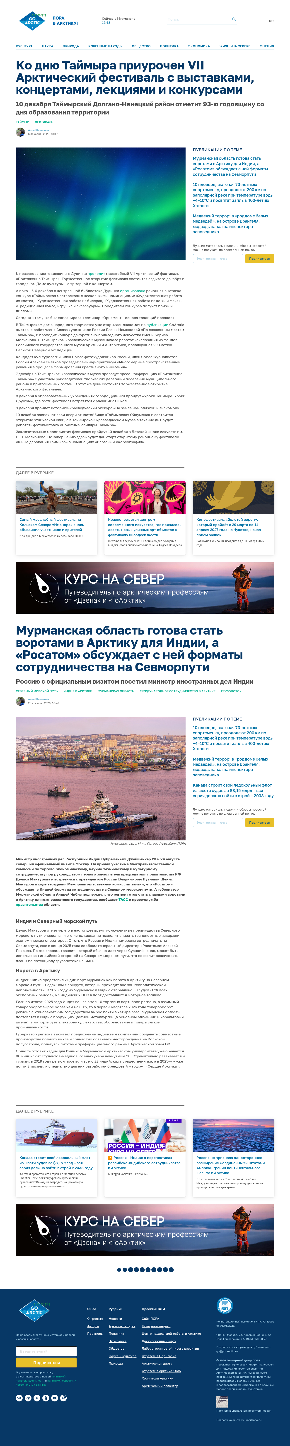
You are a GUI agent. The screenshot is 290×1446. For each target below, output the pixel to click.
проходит (96, 273)
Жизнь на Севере (234, 46)
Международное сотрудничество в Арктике (177, 691)
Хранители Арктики (157, 1378)
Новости (115, 1318)
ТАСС (123, 899)
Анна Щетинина (38, 130)
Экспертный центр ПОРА (243, 1360)
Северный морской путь (37, 691)
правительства (29, 904)
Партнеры (95, 1333)
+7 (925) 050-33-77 (254, 1339)
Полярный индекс (156, 1326)
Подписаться (259, 258)
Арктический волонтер (160, 1386)
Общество (141, 46)
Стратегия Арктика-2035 (161, 1371)
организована (132, 290)
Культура (24, 46)
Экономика (199, 46)
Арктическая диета (157, 1363)
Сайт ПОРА (150, 1318)
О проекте (95, 1318)
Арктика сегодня (122, 1326)
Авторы (93, 1326)
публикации (157, 324)
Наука (47, 46)
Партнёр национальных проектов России (243, 1410)
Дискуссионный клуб (159, 1341)
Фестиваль (44, 122)
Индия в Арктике (77, 691)
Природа (71, 46)
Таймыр (22, 122)
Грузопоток (231, 691)
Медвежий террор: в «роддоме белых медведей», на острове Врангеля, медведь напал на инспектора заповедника (230, 223)
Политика (169, 46)
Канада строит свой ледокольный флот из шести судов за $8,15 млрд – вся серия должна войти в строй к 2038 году (233, 790)
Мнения (267, 46)
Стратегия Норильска (159, 1356)
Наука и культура (122, 1356)
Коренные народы (105, 46)
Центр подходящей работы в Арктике (171, 1333)
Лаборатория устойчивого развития (170, 1348)
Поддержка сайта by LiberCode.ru (238, 1420)
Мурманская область (116, 691)
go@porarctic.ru (227, 1351)
